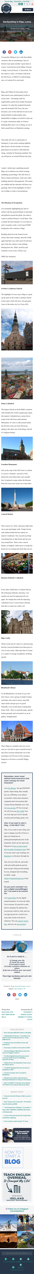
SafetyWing (12, 898)
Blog (12, 986)
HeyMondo (12, 788)
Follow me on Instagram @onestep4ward (17, 1210)
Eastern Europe (27, 26)
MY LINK (20, 811)
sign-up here (11, 808)
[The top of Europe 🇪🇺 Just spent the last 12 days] (8, 1222)
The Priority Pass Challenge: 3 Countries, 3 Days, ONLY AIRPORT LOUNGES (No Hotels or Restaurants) (16, 1110)
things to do (22, 989)
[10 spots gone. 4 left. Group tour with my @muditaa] (25, 1239)
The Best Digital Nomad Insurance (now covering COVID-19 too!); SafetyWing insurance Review (15, 1057)
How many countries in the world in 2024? (17, 1047)
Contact (13, 1270)
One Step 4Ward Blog (13, 26)
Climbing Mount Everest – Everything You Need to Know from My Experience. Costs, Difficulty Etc (16, 1037)
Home (3, 26)
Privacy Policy (21, 1269)
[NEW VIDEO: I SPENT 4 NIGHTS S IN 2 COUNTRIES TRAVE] (25, 1222)
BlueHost (7, 856)
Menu (28, 10)
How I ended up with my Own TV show (16, 1121)
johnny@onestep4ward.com (14, 878)
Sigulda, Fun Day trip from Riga (8, 1014)
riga (15, 989)
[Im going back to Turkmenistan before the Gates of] (8, 1239)
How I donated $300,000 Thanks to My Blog (17, 1032)
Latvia (7, 28)
